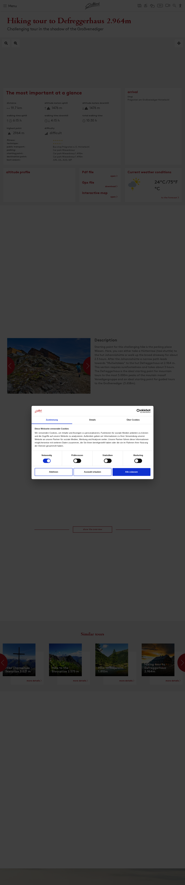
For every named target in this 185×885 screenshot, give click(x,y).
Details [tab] (92, 420)
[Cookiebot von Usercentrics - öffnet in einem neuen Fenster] (138, 411)
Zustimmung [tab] (52, 420)
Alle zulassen (131, 472)
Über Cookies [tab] (133, 420)
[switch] (77, 462)
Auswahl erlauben (92, 472)
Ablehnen (53, 472)
